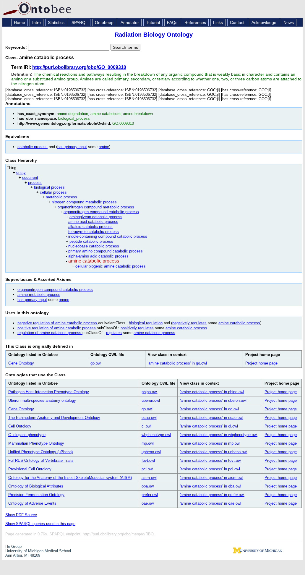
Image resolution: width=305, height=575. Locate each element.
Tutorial (153, 22)
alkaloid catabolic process (90, 226)
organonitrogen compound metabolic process (96, 207)
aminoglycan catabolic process (95, 217)
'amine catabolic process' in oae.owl (210, 503)
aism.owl (149, 477)
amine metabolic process (38, 294)
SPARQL (80, 22)
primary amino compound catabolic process (105, 251)
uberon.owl (151, 400)
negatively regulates (189, 323)
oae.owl (148, 503)
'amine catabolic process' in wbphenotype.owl (218, 435)
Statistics (56, 22)
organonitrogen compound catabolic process (101, 212)
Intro (36, 22)
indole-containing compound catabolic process (107, 236)
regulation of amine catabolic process (49, 333)
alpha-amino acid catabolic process (98, 256)
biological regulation (146, 323)
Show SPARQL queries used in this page (40, 523)
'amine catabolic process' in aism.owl (211, 477)
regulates (114, 333)
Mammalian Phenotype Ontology (36, 443)
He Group (13, 546)
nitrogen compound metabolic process (84, 202)
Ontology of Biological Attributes (35, 486)
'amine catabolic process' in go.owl (177, 363)
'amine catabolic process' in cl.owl (209, 426)
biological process (49, 187)
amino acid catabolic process (93, 221)
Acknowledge (264, 22)
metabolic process (61, 197)
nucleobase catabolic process (93, 246)
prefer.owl (150, 495)
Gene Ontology (21, 363)
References (195, 22)
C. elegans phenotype (27, 435)
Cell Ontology (19, 426)
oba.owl (148, 486)
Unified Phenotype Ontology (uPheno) (40, 452)
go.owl (95, 363)
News (288, 22)
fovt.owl (148, 460)
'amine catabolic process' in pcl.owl (210, 469)
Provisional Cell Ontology (29, 469)
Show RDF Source (21, 515)
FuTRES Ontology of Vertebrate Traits (41, 460)
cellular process (53, 192)
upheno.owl (151, 452)
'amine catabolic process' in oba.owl (210, 486)
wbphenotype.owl (156, 435)
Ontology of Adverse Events (32, 503)
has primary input (72, 147)
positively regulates (137, 328)
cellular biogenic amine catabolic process (110, 266)
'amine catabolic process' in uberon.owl (213, 400)
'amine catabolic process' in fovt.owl (210, 460)
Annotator (130, 22)
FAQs (172, 22)
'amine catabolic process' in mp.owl (210, 443)
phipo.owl (150, 392)
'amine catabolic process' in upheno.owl (213, 452)
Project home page (261, 363)
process (35, 182)
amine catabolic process (93, 260)
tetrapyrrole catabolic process (93, 231)
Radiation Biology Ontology (154, 34)
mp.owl (148, 443)
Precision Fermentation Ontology (36, 495)
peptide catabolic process (91, 241)
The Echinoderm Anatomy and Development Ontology (54, 417)
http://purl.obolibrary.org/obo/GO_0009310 (79, 67)
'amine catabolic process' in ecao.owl (211, 417)
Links (218, 22)
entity (21, 172)
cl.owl (146, 426)
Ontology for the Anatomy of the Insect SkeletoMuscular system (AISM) (70, 477)
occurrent (30, 177)
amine (104, 147)
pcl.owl (147, 469)
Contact (237, 22)
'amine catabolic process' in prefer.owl (212, 495)
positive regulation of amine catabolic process (57, 328)
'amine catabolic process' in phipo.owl (212, 392)
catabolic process (32, 147)
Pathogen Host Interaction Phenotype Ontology (48, 392)
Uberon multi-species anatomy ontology (42, 400)
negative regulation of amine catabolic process (57, 323)
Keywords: (16, 47)
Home (19, 22)
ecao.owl (149, 417)
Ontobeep (104, 22)
